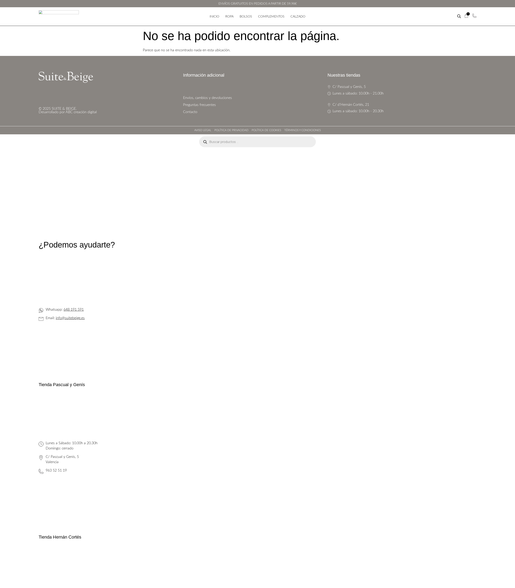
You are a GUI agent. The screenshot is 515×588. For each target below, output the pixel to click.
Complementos (271, 16)
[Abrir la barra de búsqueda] (459, 16)
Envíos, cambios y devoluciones (207, 98)
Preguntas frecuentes (199, 105)
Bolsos (246, 16)
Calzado (297, 16)
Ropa (229, 16)
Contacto (190, 112)
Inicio (214, 16)
